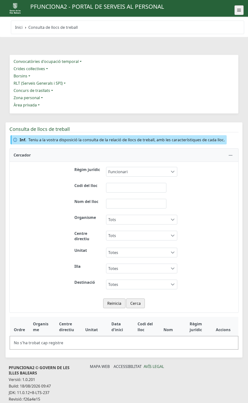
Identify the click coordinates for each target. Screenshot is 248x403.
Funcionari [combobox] (118, 171)
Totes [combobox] (113, 252)
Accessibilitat (128, 366)
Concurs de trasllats (32, 90)
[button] (124, 155)
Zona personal (27, 97)
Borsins (20, 76)
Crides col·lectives (29, 68)
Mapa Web (100, 366)
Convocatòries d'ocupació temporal (46, 61)
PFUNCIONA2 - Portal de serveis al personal (97, 6)
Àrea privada (25, 105)
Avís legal (154, 366)
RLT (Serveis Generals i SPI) (38, 83)
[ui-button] (239, 10)
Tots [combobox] (112, 219)
